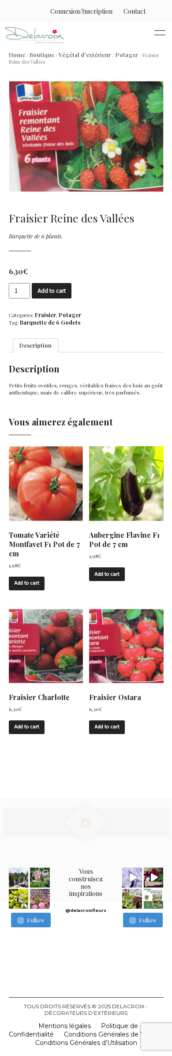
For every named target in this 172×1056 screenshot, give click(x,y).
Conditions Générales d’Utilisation (86, 1043)
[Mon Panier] (155, 11)
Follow (36, 920)
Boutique (42, 54)
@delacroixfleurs (85, 910)
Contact (134, 11)
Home (17, 54)
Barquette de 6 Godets (50, 322)
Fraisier (45, 314)
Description (35, 345)
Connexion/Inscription (81, 11)
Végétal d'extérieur (85, 54)
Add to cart (51, 291)
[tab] (35, 345)
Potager (127, 54)
